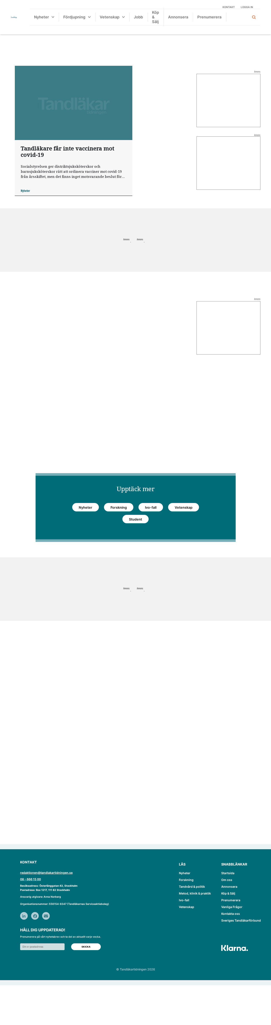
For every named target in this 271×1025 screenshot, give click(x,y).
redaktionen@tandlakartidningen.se (46, 872)
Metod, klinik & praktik (195, 893)
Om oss (226, 880)
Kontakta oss (230, 913)
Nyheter (41, 17)
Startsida (227, 873)
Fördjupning (74, 17)
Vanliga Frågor (231, 907)
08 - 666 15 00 (30, 879)
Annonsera (178, 17)
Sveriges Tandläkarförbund (241, 920)
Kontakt (229, 7)
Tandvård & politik (192, 886)
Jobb (138, 17)
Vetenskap (109, 17)
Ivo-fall (184, 900)
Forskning (186, 880)
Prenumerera (209, 17)
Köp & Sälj (155, 17)
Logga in (247, 7)
